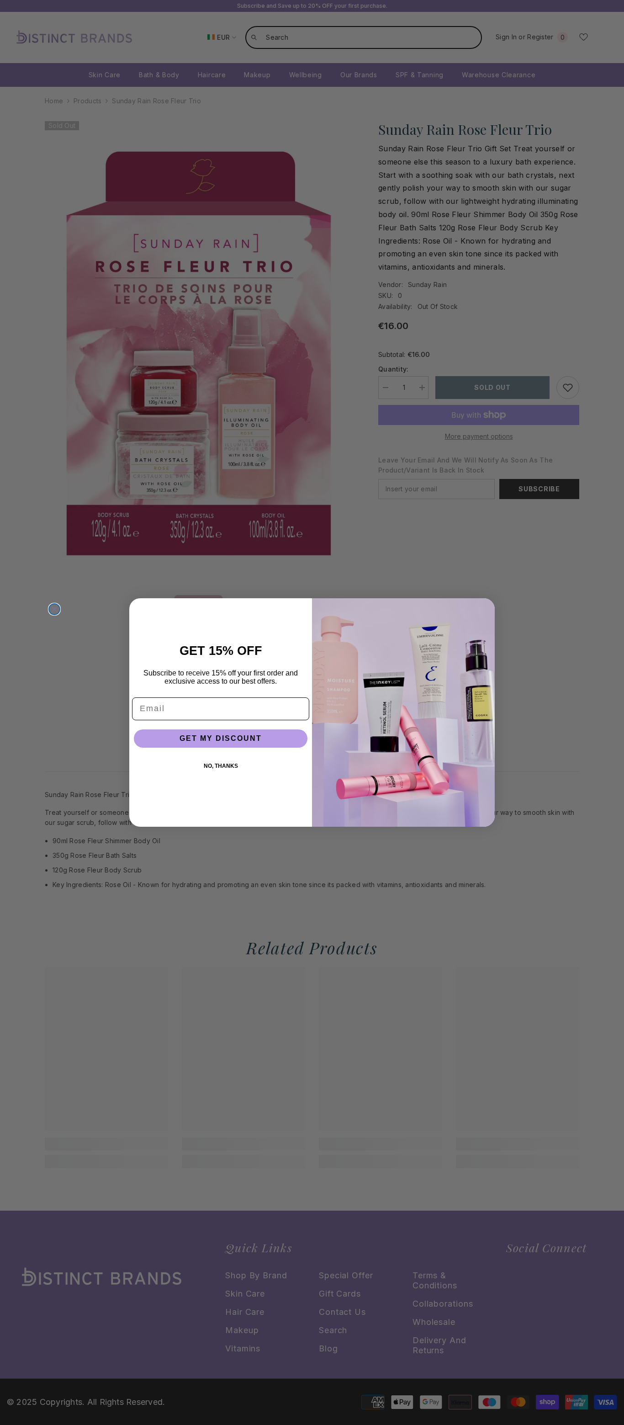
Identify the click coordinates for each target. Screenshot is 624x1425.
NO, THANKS (221, 766)
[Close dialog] (54, 609)
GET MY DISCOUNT (221, 738)
